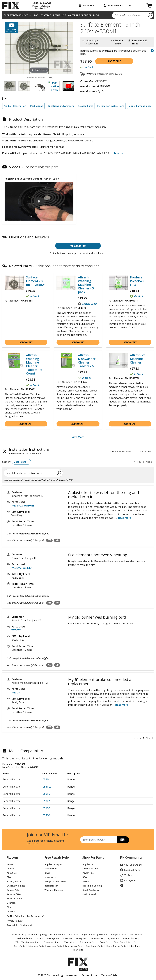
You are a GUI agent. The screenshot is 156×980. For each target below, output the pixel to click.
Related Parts (85, 105)
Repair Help (59, 15)
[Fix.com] (12, 5)
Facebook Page (132, 869)
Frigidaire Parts (89, 934)
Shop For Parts (93, 857)
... (118, 153)
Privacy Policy (14, 881)
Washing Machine (53, 889)
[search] (149, 15)
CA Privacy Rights (16, 885)
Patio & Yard (89, 894)
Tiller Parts (78, 949)
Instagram (130, 880)
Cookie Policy (14, 889)
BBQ (84, 877)
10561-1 (46, 779)
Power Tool (88, 872)
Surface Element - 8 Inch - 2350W (35, 281)
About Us (11, 872)
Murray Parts (82, 938)
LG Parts (39, 938)
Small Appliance (90, 889)
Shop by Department (16, 15)
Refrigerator (51, 885)
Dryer (47, 872)
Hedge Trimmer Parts (116, 946)
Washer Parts (70, 942)
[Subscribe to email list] (123, 839)
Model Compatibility (140, 105)
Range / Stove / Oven (55, 881)
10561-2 (46, 786)
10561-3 (46, 793)
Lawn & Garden (90, 868)
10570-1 (46, 801)
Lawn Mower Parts (73, 946)
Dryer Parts (105, 942)
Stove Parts (119, 942)
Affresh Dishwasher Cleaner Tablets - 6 (87, 360)
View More (78, 437)
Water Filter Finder (79, 15)
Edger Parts (134, 946)
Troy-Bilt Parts (112, 938)
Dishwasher (50, 868)
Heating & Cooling (92, 885)
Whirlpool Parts (130, 938)
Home (10, 864)
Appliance (87, 864)
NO (57, 540)
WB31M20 (17, 505)
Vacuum (86, 881)
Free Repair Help (56, 857)
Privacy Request (15, 920)
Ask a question (78, 246)
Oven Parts (133, 942)
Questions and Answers (60, 105)
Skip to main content (78, 9)
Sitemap (11, 902)
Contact (46, 15)
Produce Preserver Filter (137, 281)
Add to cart (114, 61)
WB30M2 (16, 568)
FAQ (36, 15)
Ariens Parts (33, 934)
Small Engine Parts (94, 946)
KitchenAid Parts (24, 938)
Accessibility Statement (19, 924)
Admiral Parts (18, 934)
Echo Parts (73, 934)
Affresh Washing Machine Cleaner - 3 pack (86, 285)
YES (49, 540)
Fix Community (131, 857)
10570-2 (46, 808)
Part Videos (36, 105)
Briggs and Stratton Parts (53, 934)
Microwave (50, 877)
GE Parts (103, 934)
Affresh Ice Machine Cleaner (137, 358)
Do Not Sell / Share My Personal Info (22, 916)
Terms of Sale (14, 898)
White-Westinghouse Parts (28, 942)
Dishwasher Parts (52, 942)
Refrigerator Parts (88, 942)
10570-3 (46, 815)
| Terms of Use (88, 975)
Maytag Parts (53, 938)
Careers (11, 911)
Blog (96, 15)
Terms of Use (14, 894)
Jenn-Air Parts (136, 934)
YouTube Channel (133, 864)
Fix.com (12, 857)
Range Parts (19, 946)
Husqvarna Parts (118, 934)
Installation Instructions (110, 105)
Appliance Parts (54, 946)
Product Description (15, 105)
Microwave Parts (36, 946)
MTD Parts (67, 938)
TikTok (128, 875)
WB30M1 (29, 505)
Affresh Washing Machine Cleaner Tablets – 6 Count (34, 364)
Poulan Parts (97, 938)
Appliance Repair (53, 864)
